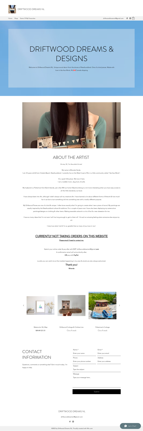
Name (75, 349)
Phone (75, 358)
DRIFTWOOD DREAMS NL (31, 9)
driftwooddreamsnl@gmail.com (113, 18)
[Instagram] (130, 18)
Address (100, 358)
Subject (75, 366)
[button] (133, 18)
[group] (71, 311)
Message (76, 374)
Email (100, 349)
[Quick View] (40, 305)
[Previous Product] (23, 305)
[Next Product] (119, 305)
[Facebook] (127, 18)
